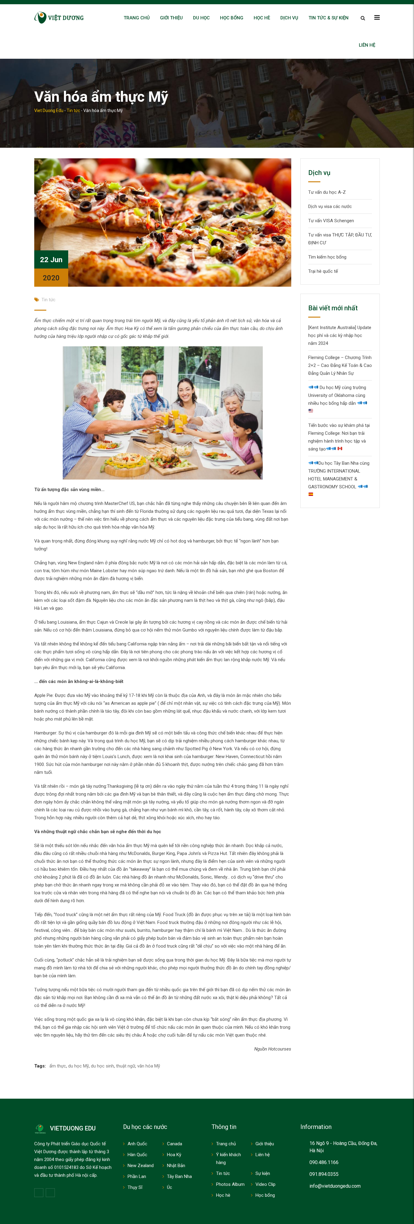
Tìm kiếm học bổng (327, 257)
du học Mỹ (78, 1066)
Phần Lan (137, 1176)
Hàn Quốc (137, 1154)
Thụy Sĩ (135, 1187)
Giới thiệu (171, 18)
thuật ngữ (125, 1066)
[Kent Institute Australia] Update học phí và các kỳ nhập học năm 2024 (339, 335)
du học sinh (102, 1066)
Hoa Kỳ (174, 1154)
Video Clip (265, 1184)
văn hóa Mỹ (148, 1066)
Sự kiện (262, 1173)
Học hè (262, 18)
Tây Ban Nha (179, 1176)
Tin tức (48, 299)
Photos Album (230, 1184)
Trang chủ (137, 18)
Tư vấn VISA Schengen (331, 220)
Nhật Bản (176, 1165)
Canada (174, 1143)
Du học (201, 18)
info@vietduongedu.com (335, 1186)
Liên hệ (367, 45)
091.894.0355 (324, 1174)
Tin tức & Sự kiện (329, 18)
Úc (169, 1187)
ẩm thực (57, 1066)
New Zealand (141, 1165)
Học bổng (231, 18)
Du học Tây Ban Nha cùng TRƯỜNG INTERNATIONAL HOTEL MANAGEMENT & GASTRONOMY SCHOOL (338, 475)
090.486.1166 (324, 1162)
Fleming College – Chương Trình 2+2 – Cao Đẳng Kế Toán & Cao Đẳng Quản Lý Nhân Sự (340, 365)
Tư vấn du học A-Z (327, 192)
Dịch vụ (289, 18)
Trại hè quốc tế (323, 271)
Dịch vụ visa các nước (330, 206)
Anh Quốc (137, 1143)
